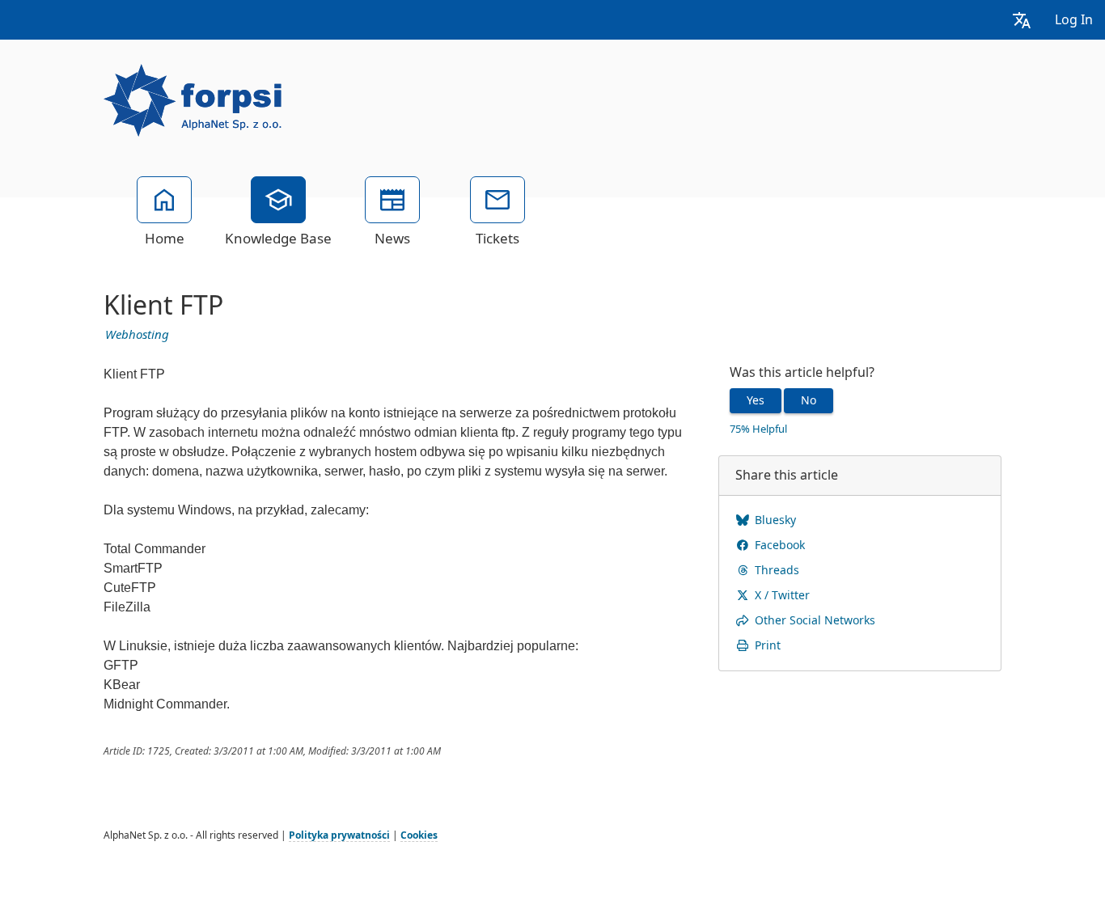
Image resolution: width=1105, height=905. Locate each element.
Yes (755, 400)
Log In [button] (1074, 19)
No (808, 400)
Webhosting (137, 335)
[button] (1021, 20)
